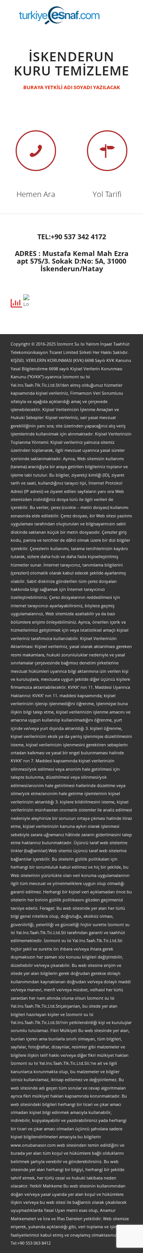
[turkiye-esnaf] (59, 15)
